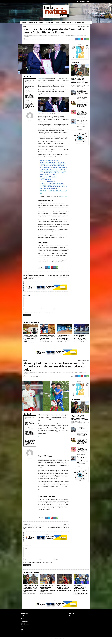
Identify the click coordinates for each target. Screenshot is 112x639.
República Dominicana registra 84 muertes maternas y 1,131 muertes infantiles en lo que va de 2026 (82, 123)
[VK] (85, 39)
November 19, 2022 (62, 196)
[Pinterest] (82, 39)
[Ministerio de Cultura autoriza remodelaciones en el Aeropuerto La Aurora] (64, 329)
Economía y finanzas (80, 90)
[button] (89, 22)
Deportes (26, 80)
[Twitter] (77, 1)
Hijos (77, 119)
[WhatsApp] (87, 39)
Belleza (78, 110)
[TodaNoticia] (56, 11)
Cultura (24, 26)
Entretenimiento (79, 100)
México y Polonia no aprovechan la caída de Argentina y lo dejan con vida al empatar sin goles (33, 277)
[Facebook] (75, 1)
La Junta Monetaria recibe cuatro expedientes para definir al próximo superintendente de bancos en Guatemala (29, 94)
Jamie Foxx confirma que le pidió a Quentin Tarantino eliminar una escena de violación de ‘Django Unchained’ (30, 104)
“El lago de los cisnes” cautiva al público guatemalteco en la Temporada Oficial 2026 (81, 337)
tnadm (29, 120)
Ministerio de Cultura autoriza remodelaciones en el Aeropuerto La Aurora (63, 337)
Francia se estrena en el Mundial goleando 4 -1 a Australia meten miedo (58, 276)
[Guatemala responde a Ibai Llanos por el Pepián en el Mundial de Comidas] (47, 329)
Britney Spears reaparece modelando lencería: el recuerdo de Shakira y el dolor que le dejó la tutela (82, 113)
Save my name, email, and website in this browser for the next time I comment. (39, 311)
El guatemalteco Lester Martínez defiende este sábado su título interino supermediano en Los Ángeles (29, 84)
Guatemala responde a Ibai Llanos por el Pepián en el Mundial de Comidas (47, 337)
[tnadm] (24, 39)
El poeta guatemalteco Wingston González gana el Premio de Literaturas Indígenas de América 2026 (30, 338)
